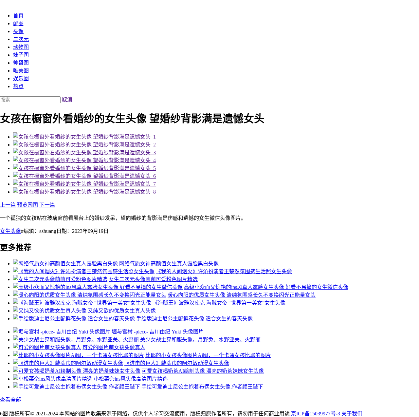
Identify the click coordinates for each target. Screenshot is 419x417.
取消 (67, 99)
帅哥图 (21, 63)
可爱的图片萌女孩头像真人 (113, 347)
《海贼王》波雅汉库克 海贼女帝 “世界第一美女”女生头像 (219, 303)
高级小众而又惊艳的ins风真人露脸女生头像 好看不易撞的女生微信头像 (266, 287)
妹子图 (21, 55)
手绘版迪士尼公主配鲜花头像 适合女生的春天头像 (194, 318)
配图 (18, 23)
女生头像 (10, 231)
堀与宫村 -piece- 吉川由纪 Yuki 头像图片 (158, 331)
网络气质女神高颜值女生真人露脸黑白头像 (169, 263)
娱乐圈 (21, 78)
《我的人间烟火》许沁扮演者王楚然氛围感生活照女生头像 (224, 271)
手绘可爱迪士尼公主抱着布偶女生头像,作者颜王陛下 (202, 386)
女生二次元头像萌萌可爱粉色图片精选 (153, 279)
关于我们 (351, 413)
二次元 (21, 39)
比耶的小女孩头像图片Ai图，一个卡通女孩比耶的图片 (208, 355)
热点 (18, 86)
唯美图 (21, 70)
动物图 (21, 47)
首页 (18, 15)
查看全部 (10, 400)
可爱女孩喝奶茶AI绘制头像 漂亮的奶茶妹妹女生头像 (203, 371)
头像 (18, 31)
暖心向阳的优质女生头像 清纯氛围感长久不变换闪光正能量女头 (242, 295)
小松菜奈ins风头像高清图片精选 (131, 379)
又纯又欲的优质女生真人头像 (122, 310)
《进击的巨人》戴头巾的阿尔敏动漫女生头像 (176, 363)
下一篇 (47, 205)
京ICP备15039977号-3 (316, 413)
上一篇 (8, 205)
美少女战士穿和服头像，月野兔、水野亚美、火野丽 (200, 339)
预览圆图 (27, 205)
